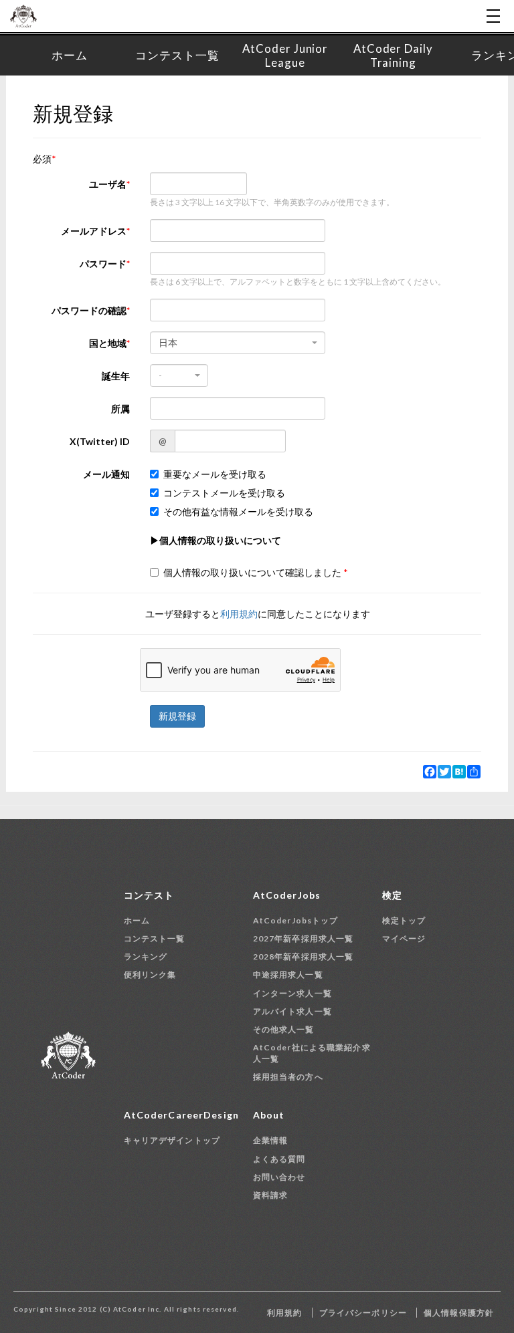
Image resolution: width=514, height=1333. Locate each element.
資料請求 (270, 1195)
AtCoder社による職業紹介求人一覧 (312, 1053)
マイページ (404, 938)
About (269, 1115)
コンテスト (149, 895)
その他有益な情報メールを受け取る (238, 511)
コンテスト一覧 (154, 938)
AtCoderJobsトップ (296, 920)
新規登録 (177, 716)
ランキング (146, 956)
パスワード (103, 263)
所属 (120, 408)
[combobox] (237, 342)
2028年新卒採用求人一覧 (303, 956)
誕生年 (116, 376)
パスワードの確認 (89, 310)
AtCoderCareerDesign (181, 1115)
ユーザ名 (107, 184)
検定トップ (404, 920)
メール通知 (106, 474)
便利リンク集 (150, 975)
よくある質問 (279, 1159)
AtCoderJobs (287, 895)
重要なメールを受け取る (214, 474)
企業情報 (270, 1140)
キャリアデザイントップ (172, 1140)
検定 (392, 895)
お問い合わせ (279, 1177)
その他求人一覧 (284, 1029)
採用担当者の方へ (288, 1077)
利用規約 (239, 613)
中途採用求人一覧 (288, 975)
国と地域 (107, 343)
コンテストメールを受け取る (224, 492)
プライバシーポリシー (363, 1313)
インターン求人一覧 (292, 993)
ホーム (137, 920)
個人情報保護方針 (459, 1313)
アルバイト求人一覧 (292, 1011)
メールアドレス (93, 231)
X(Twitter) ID (100, 441)
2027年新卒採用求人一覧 (303, 938)
